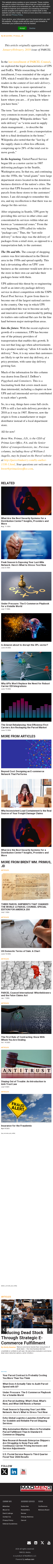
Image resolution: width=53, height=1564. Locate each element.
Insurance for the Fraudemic (16, 1125)
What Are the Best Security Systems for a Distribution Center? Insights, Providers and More (25, 521)
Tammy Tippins (10, 1347)
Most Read (4, 1371)
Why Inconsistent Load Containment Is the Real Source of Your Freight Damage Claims (26, 812)
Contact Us (7, 1517)
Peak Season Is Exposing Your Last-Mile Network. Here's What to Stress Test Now (23, 563)
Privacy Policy (17, 15)
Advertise (6, 1506)
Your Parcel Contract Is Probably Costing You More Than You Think (25, 1376)
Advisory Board (43, 1510)
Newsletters (25, 1510)
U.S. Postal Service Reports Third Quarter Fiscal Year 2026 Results (25, 1455)
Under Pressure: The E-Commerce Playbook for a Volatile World (25, 605)
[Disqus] (26, 1173)
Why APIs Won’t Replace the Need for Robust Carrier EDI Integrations (25, 685)
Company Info (7, 1501)
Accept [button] (22, 28)
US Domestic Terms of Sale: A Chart (20, 951)
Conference (42, 1506)
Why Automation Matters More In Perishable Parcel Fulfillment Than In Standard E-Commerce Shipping (26, 1432)
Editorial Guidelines (10, 1524)
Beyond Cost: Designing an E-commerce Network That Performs (22, 772)
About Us (6, 1510)
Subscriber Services (28, 1501)
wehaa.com (29, 1559)
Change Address (27, 1517)
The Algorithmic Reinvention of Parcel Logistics (22, 1338)
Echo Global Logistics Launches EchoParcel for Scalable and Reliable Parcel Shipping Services (26, 1421)
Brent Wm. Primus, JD (13, 36)
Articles (27, 736)
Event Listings (8, 1513)
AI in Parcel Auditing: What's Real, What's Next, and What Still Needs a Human (24, 1402)
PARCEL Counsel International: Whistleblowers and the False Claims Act (26, 994)
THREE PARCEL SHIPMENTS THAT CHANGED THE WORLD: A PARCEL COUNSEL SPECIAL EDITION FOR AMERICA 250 (24, 907)
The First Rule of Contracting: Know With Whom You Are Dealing (23, 1038)
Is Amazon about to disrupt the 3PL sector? (24, 645)
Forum (40, 1501)
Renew (23, 1513)
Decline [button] (32, 28)
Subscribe (25, 1506)
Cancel (23, 1520)
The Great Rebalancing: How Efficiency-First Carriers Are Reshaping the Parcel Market (24, 726)
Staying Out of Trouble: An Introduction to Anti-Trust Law (23, 1082)
